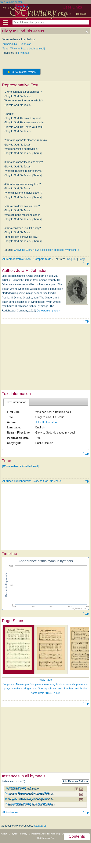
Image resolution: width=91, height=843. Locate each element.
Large (82, 259)
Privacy (23, 834)
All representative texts (16, 259)
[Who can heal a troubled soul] (20, 466)
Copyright (13, 834)
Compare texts (42, 259)
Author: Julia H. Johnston (17, 44)
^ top (86, 263)
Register (81, 13)
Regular (71, 259)
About (4, 834)
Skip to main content (11, 2)
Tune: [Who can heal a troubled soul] (24, 48)
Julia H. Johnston (46, 422)
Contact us (40, 825)
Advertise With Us (50, 834)
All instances (10, 812)
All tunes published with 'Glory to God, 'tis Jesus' (32, 481)
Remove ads (10, 7)
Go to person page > (48, 310)
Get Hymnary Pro (45, 838)
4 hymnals (23, 52)
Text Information (16, 402)
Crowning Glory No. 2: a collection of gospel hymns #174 (46, 249)
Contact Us (34, 834)
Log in (67, 13)
